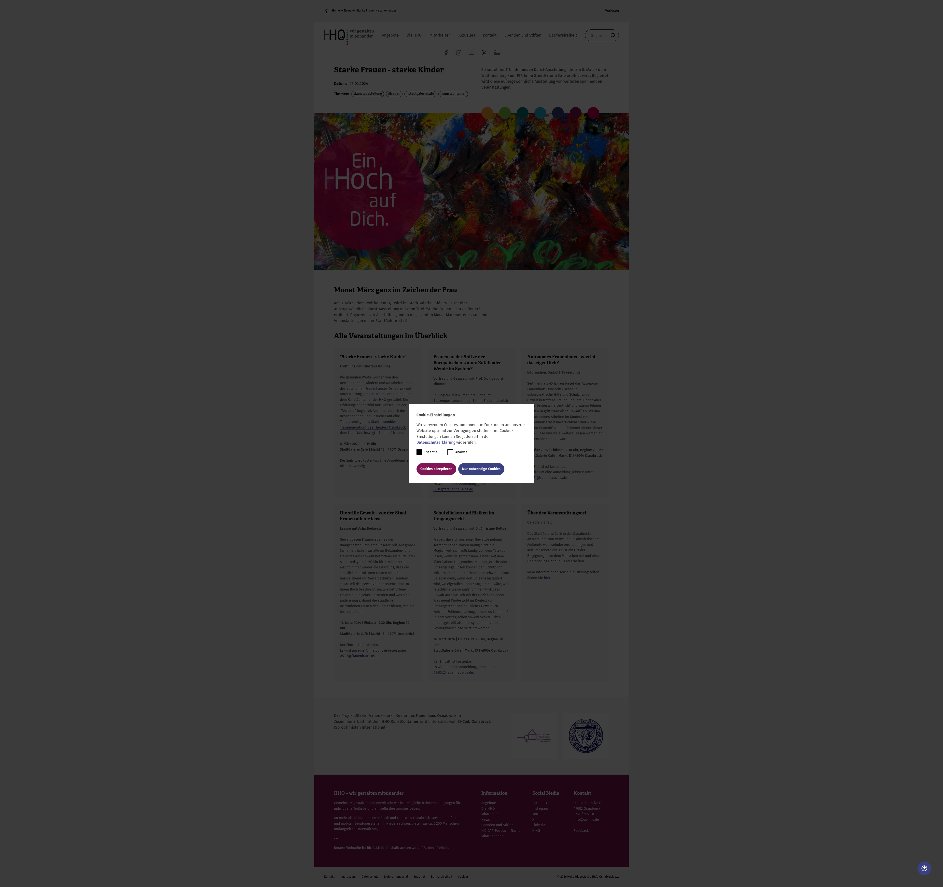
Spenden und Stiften (522, 35)
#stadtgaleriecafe (420, 94)
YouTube (538, 814)
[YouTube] (471, 52)
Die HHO (414, 35)
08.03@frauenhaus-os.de (453, 489)
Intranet (419, 876)
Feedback (581, 831)
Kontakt (490, 35)
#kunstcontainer (453, 94)
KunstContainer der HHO (367, 400)
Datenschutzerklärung (435, 442)
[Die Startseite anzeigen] (327, 11)
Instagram (540, 808)
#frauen (394, 94)
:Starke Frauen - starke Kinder (376, 10)
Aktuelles (466, 35)
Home (336, 10)
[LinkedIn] (497, 52)
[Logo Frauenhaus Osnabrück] (534, 736)
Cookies (463, 876)
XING (536, 831)
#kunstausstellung (367, 94)
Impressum (348, 876)
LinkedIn (539, 825)
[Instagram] (458, 52)
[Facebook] (446, 52)
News (347, 10)
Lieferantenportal (396, 876)
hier (547, 578)
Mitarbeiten (440, 35)
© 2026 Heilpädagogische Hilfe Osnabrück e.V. (588, 876)
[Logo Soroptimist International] (586, 736)
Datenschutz (369, 876)
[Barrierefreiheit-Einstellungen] (924, 868)
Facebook (539, 803)
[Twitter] (484, 52)
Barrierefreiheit (563, 35)
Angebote (390, 35)
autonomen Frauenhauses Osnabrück (376, 389)
